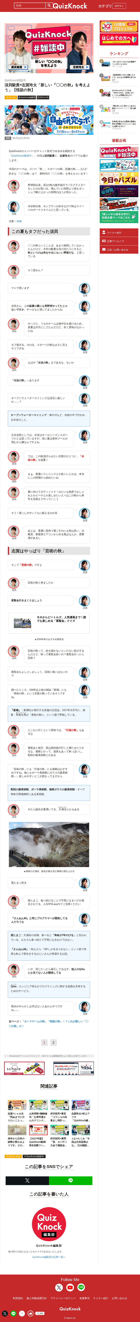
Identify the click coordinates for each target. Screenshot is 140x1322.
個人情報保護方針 (36, 1298)
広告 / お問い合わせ (117, 249)
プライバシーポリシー (63, 1298)
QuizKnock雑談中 (21, 155)
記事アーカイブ (115, 241)
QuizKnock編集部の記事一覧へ (49, 1257)
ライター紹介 (114, 232)
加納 (19, 221)
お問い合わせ (119, 1298)
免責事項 (84, 1298)
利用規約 (18, 1298)
